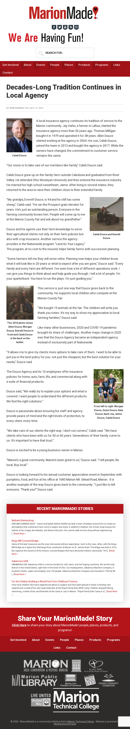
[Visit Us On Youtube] (65, 29)
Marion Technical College (81, 721)
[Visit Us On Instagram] (76, 29)
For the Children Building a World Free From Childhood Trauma (44, 581)
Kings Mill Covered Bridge (25, 540)
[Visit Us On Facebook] (54, 29)
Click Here (19, 625)
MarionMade (65, 13)
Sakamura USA (20, 561)
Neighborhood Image (65, 724)
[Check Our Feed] (70, 29)
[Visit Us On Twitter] (59, 29)
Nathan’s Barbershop (23, 520)
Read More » (20, 533)
